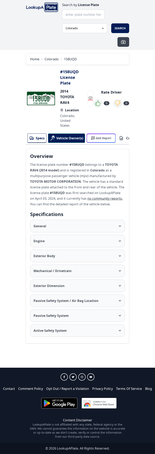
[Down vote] (117, 103)
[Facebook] (64, 377)
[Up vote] (98, 103)
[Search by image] (123, 42)
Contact (9, 388)
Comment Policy (30, 388)
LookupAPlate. (68, 448)
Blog (148, 388)
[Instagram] (82, 377)
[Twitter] (73, 377)
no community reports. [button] (105, 198)
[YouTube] (90, 377)
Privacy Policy (102, 388)
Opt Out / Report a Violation (67, 388)
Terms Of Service (129, 388)
